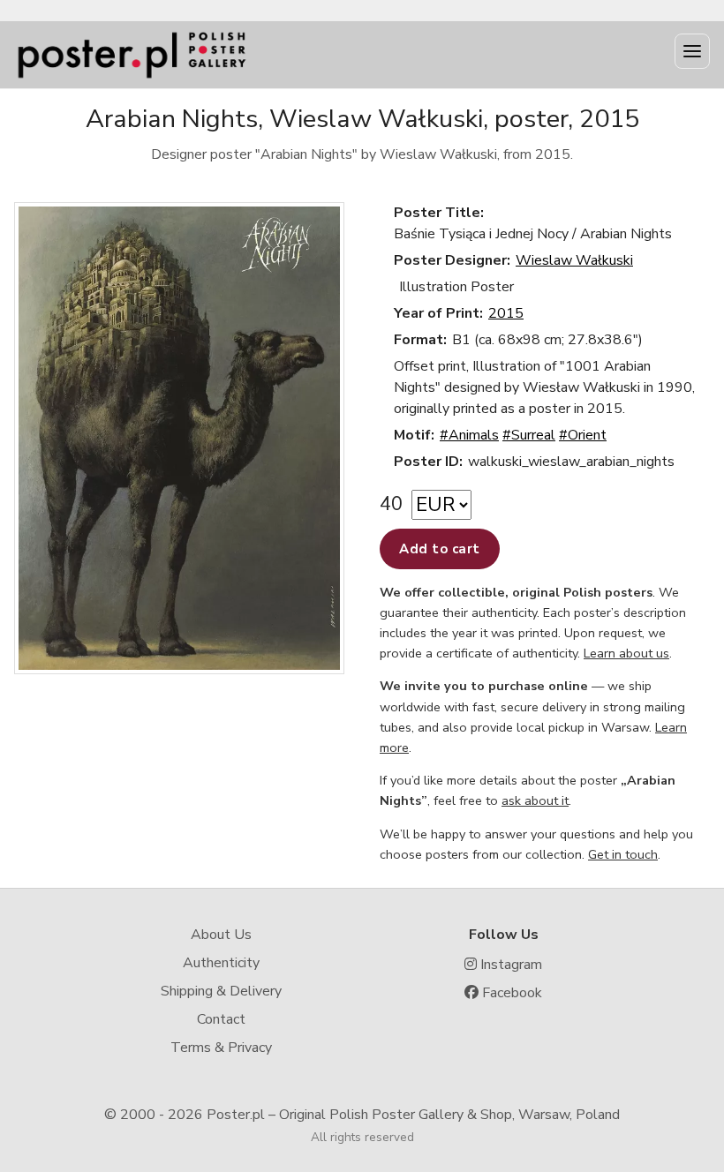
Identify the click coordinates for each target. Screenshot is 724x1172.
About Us (221, 934)
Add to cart (439, 549)
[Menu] (692, 51)
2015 (506, 313)
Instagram (509, 964)
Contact (221, 1019)
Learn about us (626, 653)
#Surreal (528, 435)
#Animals (469, 435)
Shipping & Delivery (221, 991)
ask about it (535, 800)
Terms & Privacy (221, 1047)
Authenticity (221, 963)
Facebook (510, 993)
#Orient (583, 435)
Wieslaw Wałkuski (574, 260)
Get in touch (623, 854)
